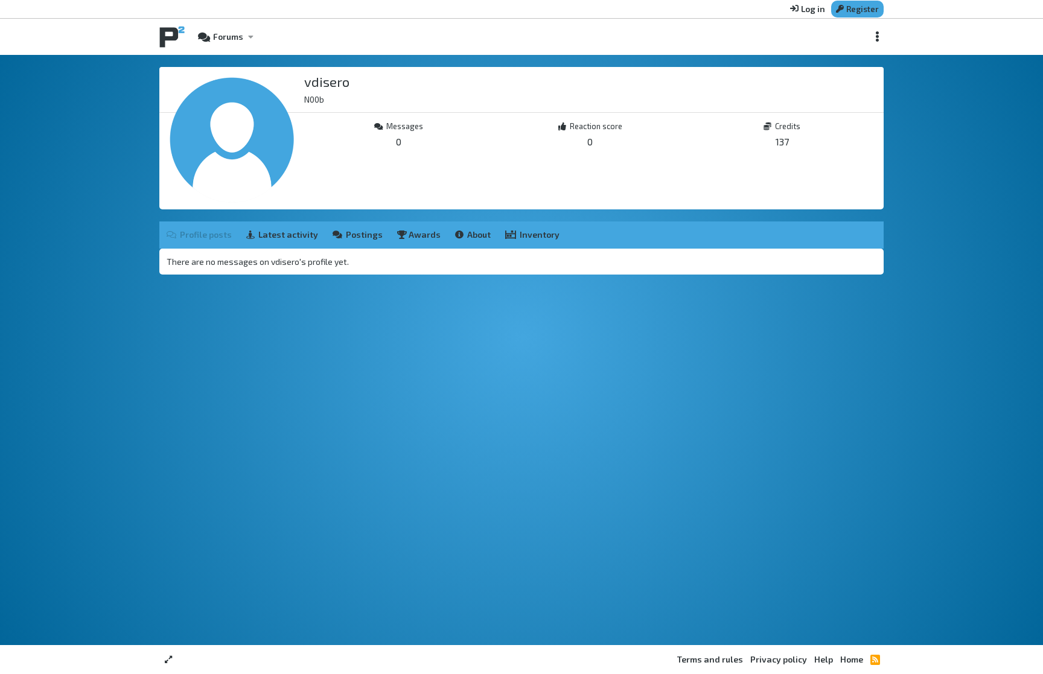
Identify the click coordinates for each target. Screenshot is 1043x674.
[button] (250, 36)
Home (851, 659)
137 (782, 141)
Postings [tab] (364, 234)
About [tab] (479, 234)
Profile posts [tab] (206, 234)
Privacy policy (778, 659)
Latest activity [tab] (288, 234)
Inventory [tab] (540, 234)
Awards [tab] (424, 234)
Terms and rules (710, 659)
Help (823, 659)
